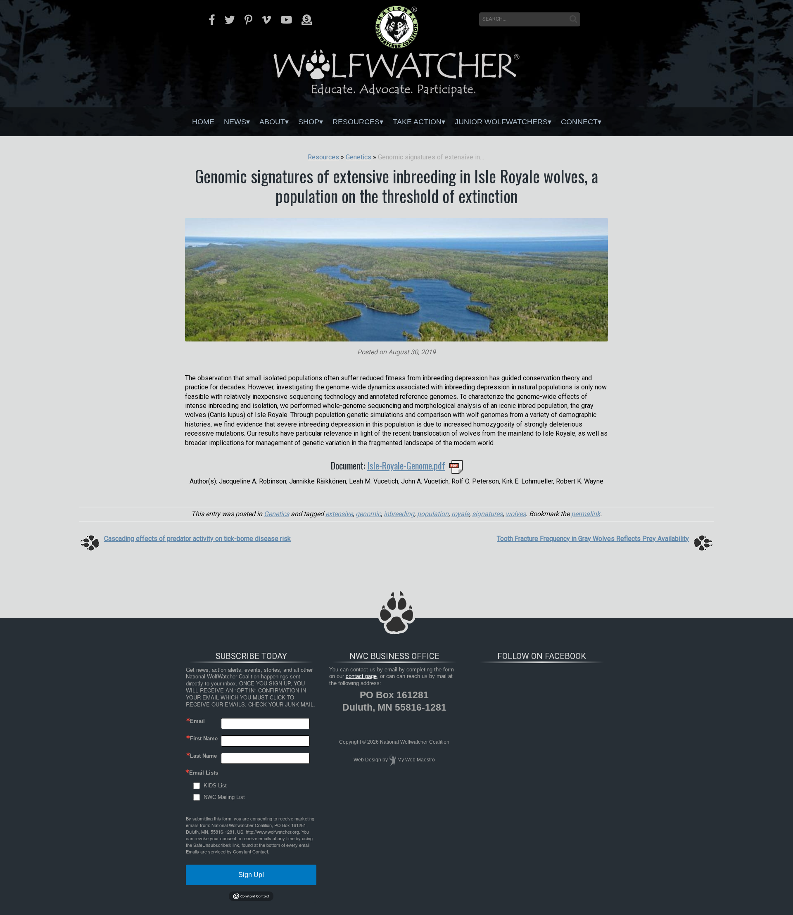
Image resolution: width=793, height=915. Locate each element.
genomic (368, 514)
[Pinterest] (248, 20)
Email (197, 721)
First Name (204, 738)
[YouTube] (286, 20)
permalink (585, 514)
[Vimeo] (266, 20)
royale (460, 514)
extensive (339, 514)
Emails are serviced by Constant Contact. (227, 851)
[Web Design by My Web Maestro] (392, 760)
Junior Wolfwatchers (501, 122)
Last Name (203, 756)
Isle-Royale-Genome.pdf (406, 465)
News (235, 122)
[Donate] (307, 20)
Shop (308, 122)
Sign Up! (251, 874)
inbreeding (399, 514)
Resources (356, 122)
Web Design (367, 760)
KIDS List (215, 785)
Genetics (276, 514)
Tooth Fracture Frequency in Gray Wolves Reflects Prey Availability (593, 539)
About (272, 122)
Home (203, 122)
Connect (579, 122)
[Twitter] (230, 20)
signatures (487, 514)
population (433, 514)
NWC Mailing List (224, 797)
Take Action (417, 122)
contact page (361, 676)
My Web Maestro (416, 760)
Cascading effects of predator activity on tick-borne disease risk (197, 539)
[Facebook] (212, 20)
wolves (516, 514)
